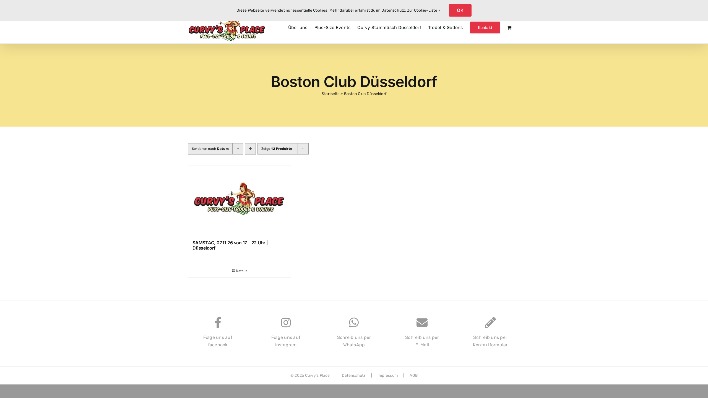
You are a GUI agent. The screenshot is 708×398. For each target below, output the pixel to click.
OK (460, 10)
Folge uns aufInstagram (285, 341)
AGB (414, 375)
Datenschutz (354, 375)
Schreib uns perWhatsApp (354, 341)
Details (241, 271)
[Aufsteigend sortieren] (250, 149)
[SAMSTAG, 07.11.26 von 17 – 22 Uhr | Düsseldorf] (239, 200)
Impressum (388, 375)
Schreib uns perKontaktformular (490, 341)
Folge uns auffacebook (217, 341)
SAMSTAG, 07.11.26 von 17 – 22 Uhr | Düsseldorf (230, 245)
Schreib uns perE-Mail (422, 341)
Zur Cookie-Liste (422, 10)
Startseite (331, 93)
